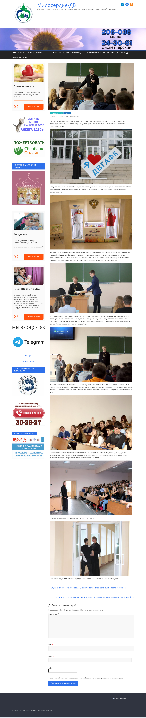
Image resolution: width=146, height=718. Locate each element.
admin (63, 116)
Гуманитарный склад (72, 53)
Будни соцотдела (56, 113)
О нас (29, 53)
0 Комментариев (73, 116)
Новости (67, 113)
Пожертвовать (34, 107)
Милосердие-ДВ (56, 5)
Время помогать (24, 86)
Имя (50, 645)
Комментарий (54, 614)
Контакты (121, 53)
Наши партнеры (20, 57)
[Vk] (127, 4)
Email (51, 657)
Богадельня (41, 53)
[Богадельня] (29, 221)
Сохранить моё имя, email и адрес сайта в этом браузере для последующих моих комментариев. (85, 678)
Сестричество (55, 53)
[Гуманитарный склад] (29, 276)
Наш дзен (28, 356)
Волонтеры (108, 53)
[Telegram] (122, 4)
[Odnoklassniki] (131, 4)
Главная (21, 53)
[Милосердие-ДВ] (73, 39)
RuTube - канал (28, 362)
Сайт (50, 668)
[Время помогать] (29, 73)
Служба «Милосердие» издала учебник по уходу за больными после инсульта (87, 587)
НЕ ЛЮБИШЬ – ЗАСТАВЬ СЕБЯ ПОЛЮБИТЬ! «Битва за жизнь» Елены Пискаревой (94, 597)
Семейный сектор (91, 53)
